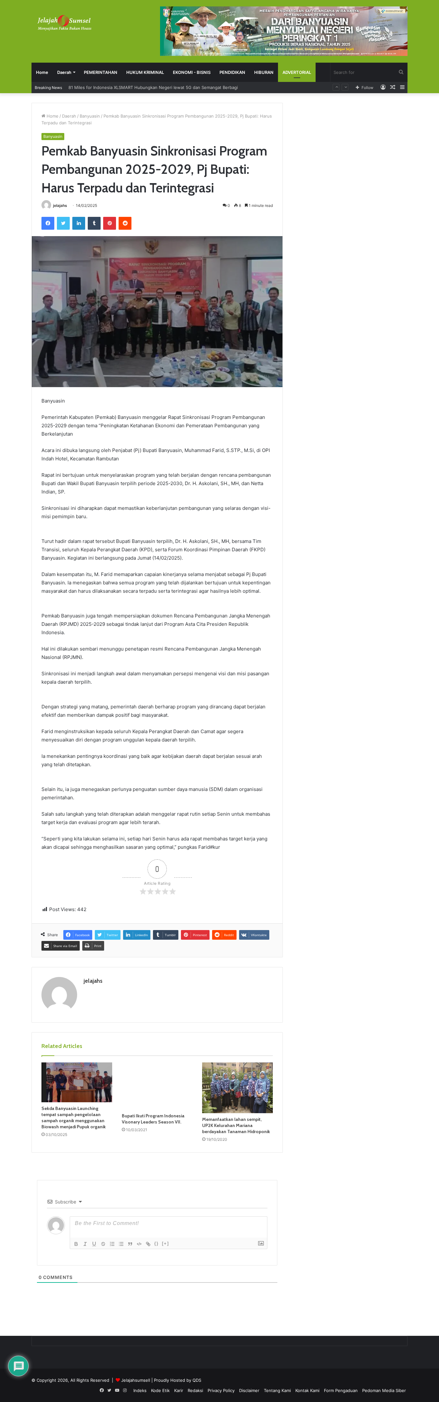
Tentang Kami (277, 1390)
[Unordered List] (121, 1244)
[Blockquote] (130, 1244)
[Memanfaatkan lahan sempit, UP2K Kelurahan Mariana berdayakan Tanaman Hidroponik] (237, 1087)
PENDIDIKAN (232, 72)
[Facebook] (47, 223)
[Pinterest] (109, 223)
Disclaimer (249, 1390)
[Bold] (76, 1244)
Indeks (140, 1390)
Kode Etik (160, 1390)
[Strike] (103, 1244)
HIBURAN (263, 72)
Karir (178, 1390)
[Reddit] (125, 223)
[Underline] (94, 1244)
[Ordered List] (112, 1244)
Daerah (64, 72)
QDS (197, 1380)
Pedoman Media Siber (384, 1390)
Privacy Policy (221, 1390)
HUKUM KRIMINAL (145, 72)
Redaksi (195, 1390)
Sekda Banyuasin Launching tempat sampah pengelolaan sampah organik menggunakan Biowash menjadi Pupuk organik (73, 1117)
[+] (165, 1243)
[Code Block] (139, 1244)
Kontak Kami (307, 1390)
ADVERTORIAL (296, 72)
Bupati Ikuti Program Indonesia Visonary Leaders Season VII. (153, 1119)
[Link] (148, 1244)
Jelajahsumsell (135, 1380)
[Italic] (85, 1244)
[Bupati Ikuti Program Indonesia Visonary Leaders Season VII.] (157, 1086)
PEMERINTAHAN (100, 72)
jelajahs (60, 205)
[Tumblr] (94, 223)
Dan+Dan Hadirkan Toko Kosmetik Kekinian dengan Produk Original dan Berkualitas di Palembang (165, 87)
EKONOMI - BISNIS (192, 72)
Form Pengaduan (341, 1390)
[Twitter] (63, 223)
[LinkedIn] (78, 223)
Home (42, 72)
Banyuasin (90, 116)
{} (156, 1243)
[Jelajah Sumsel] (63, 22)
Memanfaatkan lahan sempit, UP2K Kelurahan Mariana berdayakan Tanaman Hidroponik (236, 1125)
